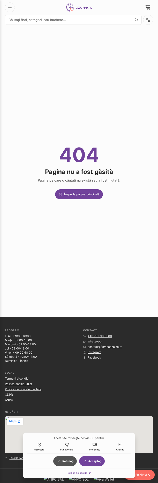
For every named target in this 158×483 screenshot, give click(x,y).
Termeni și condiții (17, 378)
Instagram (94, 352)
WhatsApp (95, 341)
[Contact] (148, 20)
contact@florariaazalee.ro (105, 346)
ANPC (9, 400)
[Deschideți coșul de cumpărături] (148, 7)
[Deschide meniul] (10, 7)
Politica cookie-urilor (18, 384)
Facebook (94, 357)
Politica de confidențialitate (23, 389)
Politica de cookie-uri (79, 472)
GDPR (9, 394)
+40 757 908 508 (100, 336)
